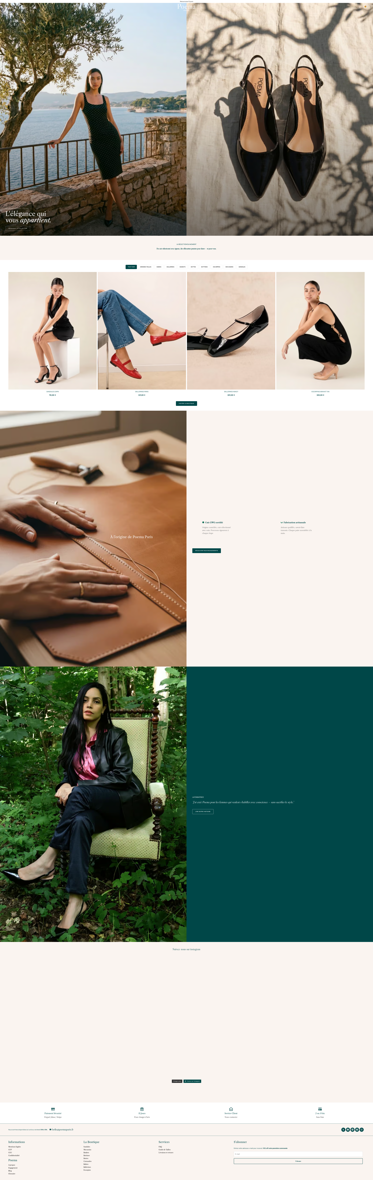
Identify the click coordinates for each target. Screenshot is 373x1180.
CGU (10, 1153)
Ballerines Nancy (231, 392)
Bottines (87, 1155)
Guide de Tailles (165, 1150)
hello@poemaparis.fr (62, 1129)
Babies (86, 1164)
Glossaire (11, 1174)
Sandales (87, 1147)
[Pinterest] (357, 1130)
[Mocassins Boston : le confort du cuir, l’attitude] (115, 1018)
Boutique (10, 8)
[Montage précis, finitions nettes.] (258, 1058)
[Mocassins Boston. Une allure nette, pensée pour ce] (186, 1018)
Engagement (12, 1168)
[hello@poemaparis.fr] (50, 1130)
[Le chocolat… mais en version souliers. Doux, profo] (115, 978)
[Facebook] (348, 1130)
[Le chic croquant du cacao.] (115, 1058)
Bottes (86, 1158)
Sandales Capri (52, 392)
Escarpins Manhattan (320, 392)
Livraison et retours (166, 1153)
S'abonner (298, 1161)
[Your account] (359, 7)
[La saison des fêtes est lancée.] (186, 978)
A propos (23, 8)
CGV (10, 1150)
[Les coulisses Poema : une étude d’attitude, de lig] (258, 978)
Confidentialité (14, 1155)
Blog (10, 1171)
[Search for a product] (355, 7)
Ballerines (87, 1167)
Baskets (86, 1153)
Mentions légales (14, 1147)
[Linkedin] (352, 1130)
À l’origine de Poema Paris (131, 537)
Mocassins (87, 1150)
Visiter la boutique (186, 403)
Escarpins (87, 1170)
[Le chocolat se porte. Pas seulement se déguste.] (258, 1018)
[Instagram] (362, 1130)
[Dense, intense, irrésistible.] (186, 1058)
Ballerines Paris (141, 392)
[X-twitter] (343, 1130)
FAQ (160, 1147)
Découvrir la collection (17, 228)
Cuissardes (88, 1161)
